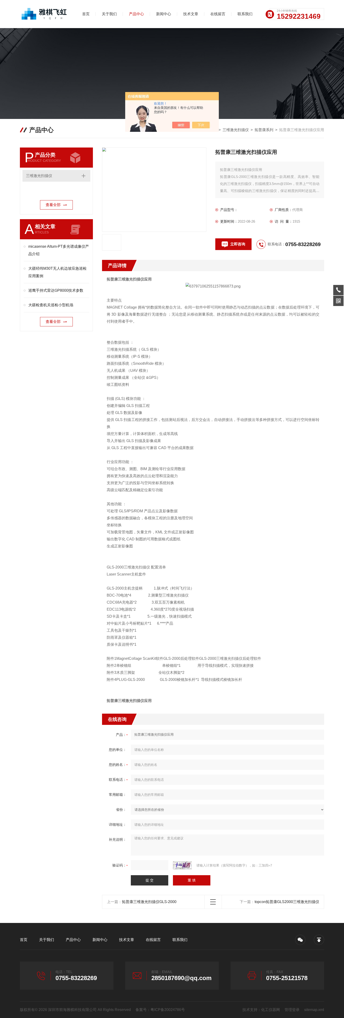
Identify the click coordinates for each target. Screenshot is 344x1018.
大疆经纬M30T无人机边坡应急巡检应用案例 (57, 272)
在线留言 (217, 14)
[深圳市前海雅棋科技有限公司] (44, 14)
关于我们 (109, 14)
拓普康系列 (264, 130)
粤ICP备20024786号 (167, 1010)
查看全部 (53, 205)
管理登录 (292, 1010)
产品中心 (136, 14)
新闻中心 (163, 14)
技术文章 (190, 14)
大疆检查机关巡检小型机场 (50, 305)
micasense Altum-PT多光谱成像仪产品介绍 (58, 250)
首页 (86, 14)
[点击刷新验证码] (182, 865)
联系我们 (245, 14)
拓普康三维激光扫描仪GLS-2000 (149, 902)
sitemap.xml (314, 1010)
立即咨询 (237, 244)
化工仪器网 (270, 1010)
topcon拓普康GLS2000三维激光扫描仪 (287, 902)
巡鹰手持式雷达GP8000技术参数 (55, 290)
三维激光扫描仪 (236, 130)
